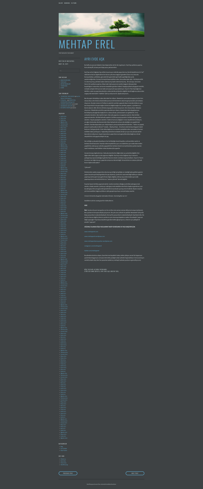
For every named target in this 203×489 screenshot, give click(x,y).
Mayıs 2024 (63, 127)
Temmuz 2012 (64, 398)
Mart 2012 (63, 405)
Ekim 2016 (63, 301)
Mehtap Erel (87, 43)
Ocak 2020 (63, 226)
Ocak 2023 (63, 158)
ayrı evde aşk (105, 271)
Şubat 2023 (63, 156)
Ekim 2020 (63, 209)
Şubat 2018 (63, 270)
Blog (62, 446)
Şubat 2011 (63, 430)
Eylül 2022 (63, 165)
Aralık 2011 (63, 411)
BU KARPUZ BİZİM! (65, 107)
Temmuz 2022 (64, 169)
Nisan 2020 (63, 221)
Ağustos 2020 (64, 213)
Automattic (103, 484)
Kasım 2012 (63, 390)
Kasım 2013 (63, 367)
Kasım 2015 (63, 322)
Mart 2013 (63, 383)
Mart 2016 (63, 314)
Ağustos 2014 (64, 350)
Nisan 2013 (63, 381)
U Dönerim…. (64, 100)
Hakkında (67, 3)
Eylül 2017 (63, 280)
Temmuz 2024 (64, 124)
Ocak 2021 (63, 204)
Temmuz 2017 (64, 284)
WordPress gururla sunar (92, 484)
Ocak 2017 (63, 295)
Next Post (138, 473)
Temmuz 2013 (64, 375)
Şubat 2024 (63, 133)
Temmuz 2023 (64, 146)
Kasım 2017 (63, 276)
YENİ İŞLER (63, 82)
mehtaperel (70, 61)
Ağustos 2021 (64, 190)
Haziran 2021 (64, 194)
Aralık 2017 (63, 274)
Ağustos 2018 (64, 259)
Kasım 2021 (63, 185)
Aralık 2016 (63, 297)
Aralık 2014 (63, 343)
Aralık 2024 (63, 116)
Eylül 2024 (63, 120)
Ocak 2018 (63, 272)
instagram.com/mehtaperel (93, 246)
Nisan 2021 (63, 198)
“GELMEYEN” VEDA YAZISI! (67, 96)
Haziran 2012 (64, 400)
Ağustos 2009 (64, 438)
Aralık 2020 (63, 205)
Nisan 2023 (63, 152)
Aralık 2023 (63, 137)
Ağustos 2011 (64, 419)
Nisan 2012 (63, 403)
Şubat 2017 (63, 293)
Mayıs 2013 (63, 379)
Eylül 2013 (63, 371)
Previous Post (70, 473)
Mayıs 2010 (63, 434)
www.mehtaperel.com (91, 231)
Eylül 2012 (63, 394)
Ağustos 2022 (64, 167)
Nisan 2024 (63, 129)
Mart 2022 (63, 177)
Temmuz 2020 (64, 215)
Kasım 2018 (63, 253)
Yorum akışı (63, 462)
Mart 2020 (63, 223)
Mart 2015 (63, 337)
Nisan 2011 (63, 426)
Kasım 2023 (63, 139)
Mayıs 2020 (63, 219)
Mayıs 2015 (63, 333)
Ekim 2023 (63, 141)
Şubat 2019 (63, 247)
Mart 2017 (63, 291)
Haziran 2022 (64, 171)
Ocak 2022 (63, 181)
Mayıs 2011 (63, 424)
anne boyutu (95, 271)
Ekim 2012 (63, 392)
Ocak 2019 (63, 249)
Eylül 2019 (63, 234)
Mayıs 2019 (63, 242)
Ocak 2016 (63, 318)
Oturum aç (63, 459)
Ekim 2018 (63, 255)
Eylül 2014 (63, 348)
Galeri (61, 3)
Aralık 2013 (63, 365)
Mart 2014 (63, 360)
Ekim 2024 (63, 118)
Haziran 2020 (64, 217)
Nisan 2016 (63, 312)
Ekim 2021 (63, 186)
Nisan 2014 (63, 358)
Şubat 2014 (63, 362)
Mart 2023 (63, 154)
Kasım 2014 (63, 344)
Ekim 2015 (63, 323)
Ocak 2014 (63, 363)
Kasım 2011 (63, 413)
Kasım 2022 (63, 162)
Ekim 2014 (63, 346)
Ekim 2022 (63, 164)
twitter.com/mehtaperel (91, 250)
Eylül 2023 (63, 143)
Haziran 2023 (64, 148)
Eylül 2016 (63, 303)
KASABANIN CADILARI (66, 106)
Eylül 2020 (63, 211)
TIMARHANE (64, 86)
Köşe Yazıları (88, 269)
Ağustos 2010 (64, 432)
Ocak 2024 (63, 135)
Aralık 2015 (63, 320)
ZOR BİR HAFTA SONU (66, 104)
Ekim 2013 (63, 369)
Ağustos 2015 (64, 327)
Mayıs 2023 (63, 150)
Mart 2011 (63, 428)
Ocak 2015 (63, 341)
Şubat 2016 (63, 316)
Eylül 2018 (63, 257)
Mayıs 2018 (63, 264)
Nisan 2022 (63, 175)
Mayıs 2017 (63, 287)
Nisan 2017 (63, 289)
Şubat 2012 (63, 407)
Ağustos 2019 (64, 236)
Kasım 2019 (63, 230)
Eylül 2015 (63, 325)
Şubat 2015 (63, 339)
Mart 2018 (63, 268)
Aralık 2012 (63, 388)
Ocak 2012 (63, 409)
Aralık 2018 (63, 251)
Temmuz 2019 (64, 238)
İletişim (73, 3)
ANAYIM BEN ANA (65, 80)
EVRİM (62, 87)
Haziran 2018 (64, 263)
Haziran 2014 (64, 354)
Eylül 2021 (63, 188)
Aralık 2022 (63, 160)
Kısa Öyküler (64, 448)
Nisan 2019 (63, 244)
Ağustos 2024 (64, 122)
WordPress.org (64, 464)
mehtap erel (115, 271)
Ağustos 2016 (64, 304)
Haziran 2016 (64, 308)
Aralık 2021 (63, 183)
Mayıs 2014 (63, 356)
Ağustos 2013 (64, 373)
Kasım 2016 (63, 299)
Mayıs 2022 (63, 173)
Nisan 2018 (63, 266)
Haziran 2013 (64, 377)
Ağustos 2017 (64, 282)
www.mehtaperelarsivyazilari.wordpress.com (98, 241)
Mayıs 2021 (63, 196)
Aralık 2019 (63, 228)
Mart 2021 (63, 200)
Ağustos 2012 (64, 396)
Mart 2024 (63, 131)
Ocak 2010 (63, 436)
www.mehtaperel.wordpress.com (94, 236)
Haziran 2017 (64, 285)
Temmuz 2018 (64, 261)
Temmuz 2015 (64, 329)
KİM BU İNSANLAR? (66, 84)
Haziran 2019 (64, 240)
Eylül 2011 (63, 417)
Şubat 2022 (63, 179)
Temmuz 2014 (64, 352)
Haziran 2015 (64, 331)
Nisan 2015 (63, 335)
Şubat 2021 (63, 202)
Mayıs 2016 (63, 310)
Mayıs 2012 (63, 402)
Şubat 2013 (63, 384)
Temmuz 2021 (64, 192)
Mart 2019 (63, 245)
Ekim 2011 (63, 415)
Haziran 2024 (64, 126)
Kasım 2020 (64, 207)
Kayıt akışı (63, 461)
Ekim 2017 (63, 278)
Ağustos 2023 (64, 145)
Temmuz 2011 (64, 421)
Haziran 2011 (64, 422)
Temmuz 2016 (64, 306)
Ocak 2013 (63, 386)
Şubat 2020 (63, 225)
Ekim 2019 (63, 232)
